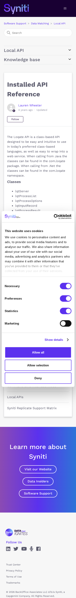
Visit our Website (38, 469)
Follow (15, 119)
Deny (38, 378)
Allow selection (38, 365)
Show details (54, 339)
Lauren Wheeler (30, 105)
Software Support (15, 23)
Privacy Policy (14, 570)
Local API (59, 23)
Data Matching (40, 23)
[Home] (20, 8)
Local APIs (15, 397)
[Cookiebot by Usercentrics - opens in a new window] (54, 216)
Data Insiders (38, 481)
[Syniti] (16, 532)
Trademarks (13, 582)
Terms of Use (14, 576)
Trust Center (13, 564)
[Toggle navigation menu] (65, 8)
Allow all (38, 352)
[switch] (65, 298)
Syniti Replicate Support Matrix (32, 408)
